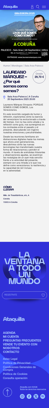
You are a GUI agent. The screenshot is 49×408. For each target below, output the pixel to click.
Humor (6, 66)
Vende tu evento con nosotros (20, 346)
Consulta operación (15, 378)
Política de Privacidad (16, 363)
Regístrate (10, 295)
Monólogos (17, 66)
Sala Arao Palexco (34, 66)
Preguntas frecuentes (22, 340)
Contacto (11, 352)
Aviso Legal (10, 359)
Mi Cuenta (11, 337)
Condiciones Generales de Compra (19, 369)
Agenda (9, 333)
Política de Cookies (15, 374)
